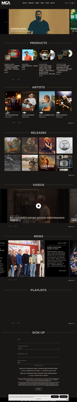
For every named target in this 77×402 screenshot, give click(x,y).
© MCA (22, 400)
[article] (38, 206)
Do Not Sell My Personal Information (41, 380)
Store (47, 3)
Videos (37, 3)
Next (71, 22)
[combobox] (20, 362)
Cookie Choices (53, 400)
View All (70, 123)
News (42, 3)
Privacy (29, 400)
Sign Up (52, 3)
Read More (62, 270)
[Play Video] (38, 206)
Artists (24, 3)
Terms (47, 385)
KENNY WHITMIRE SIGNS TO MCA (54, 248)
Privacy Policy (54, 385)
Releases (31, 3)
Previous (6, 22)
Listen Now (12, 145)
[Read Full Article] (26, 258)
